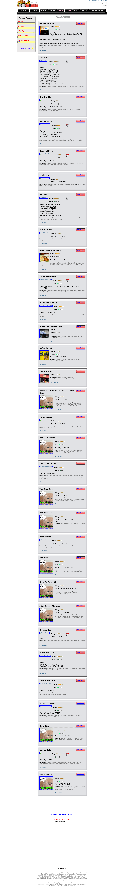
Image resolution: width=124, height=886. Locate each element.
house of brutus (74, 163)
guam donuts (73, 218)
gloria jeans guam (62, 184)
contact (102, 0)
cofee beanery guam (64, 475)
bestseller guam (73, 545)
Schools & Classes (97, 10)
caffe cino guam (70, 738)
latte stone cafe (74, 693)
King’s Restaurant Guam (78, 292)
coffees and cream (77, 450)
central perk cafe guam (56, 715)
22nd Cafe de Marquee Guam (77, 617)
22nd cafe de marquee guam (67, 616)
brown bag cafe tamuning (63, 668)
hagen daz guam (66, 140)
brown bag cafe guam (50, 668)
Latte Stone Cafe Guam (62, 694)
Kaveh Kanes (45, 774)
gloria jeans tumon (71, 184)
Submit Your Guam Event (62, 814)
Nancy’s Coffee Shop (49, 582)
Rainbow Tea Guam (49, 642)
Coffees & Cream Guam (70, 452)
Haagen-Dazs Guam (76, 140)
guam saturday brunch (75, 290)
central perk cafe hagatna (69, 715)
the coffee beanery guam (75, 477)
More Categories (26, 48)
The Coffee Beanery (48, 463)
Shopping (34, 10)
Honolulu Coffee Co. (48, 302)
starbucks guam (43, 110)
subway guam (73, 86)
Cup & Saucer (45, 230)
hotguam (53, 883)
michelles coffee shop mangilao (58, 264)
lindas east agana (47, 763)
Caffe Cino (44, 726)
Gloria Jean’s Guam (48, 185)
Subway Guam (81, 86)
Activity (43, 10)
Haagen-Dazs (45, 121)
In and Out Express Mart (50, 327)
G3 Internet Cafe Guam (54, 47)
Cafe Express (45, 513)
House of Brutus (46, 151)
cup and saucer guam (63, 238)
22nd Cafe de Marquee (49, 606)
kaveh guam (58, 788)
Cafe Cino (43, 558)
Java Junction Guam (52, 427)
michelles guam (70, 264)
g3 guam (67, 45)
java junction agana (75, 426)
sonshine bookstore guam (61, 403)
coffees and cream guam (61, 451)
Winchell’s (44, 194)
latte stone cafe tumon (50, 694)
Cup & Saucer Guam (54, 240)
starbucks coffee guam (75, 109)
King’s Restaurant (47, 276)
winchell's (41, 219)
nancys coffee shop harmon (74, 592)
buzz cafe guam (73, 498)
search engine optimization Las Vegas (69, 882)
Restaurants (23, 10)
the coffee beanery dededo (61, 477)
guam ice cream (74, 139)
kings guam (50, 292)
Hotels (76, 10)
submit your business (92, 0)
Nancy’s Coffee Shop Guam (61, 593)
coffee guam (54, 45)
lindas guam (65, 763)
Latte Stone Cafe (47, 680)
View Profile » (80, 23)
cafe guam (48, 45)
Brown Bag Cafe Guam (54, 670)
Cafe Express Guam (60, 525)
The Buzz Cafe (46, 489)
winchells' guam (49, 219)
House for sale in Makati (62, 870)
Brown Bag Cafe (46, 652)
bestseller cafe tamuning (62, 545)
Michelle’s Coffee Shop (50, 251)
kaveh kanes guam (66, 788)
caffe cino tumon (79, 738)
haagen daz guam (47, 140)
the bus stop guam (61, 379)
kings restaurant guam (66, 292)
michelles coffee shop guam (77, 263)
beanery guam (49, 475)
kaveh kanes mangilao (76, 788)
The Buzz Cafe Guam (70, 500)
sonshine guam (72, 403)
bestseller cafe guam (50, 545)
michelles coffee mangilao (63, 263)
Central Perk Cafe (47, 703)
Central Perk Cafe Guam (55, 717)
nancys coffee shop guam (61, 592)
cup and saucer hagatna (75, 238)
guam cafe (60, 86)
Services (84, 10)
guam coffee (45, 47)
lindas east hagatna (57, 763)
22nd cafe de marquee (66, 615)
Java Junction (45, 417)
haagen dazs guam (57, 140)
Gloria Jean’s (45, 175)
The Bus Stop (45, 371)
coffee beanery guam (75, 475)
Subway (43, 58)
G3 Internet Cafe (46, 23)
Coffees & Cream (47, 438)
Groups (68, 10)
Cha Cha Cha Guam (53, 110)
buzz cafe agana (65, 498)
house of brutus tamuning (52, 164)
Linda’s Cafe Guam (74, 763)
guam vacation (54, 885)
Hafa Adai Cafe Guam (61, 360)
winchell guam (80, 218)
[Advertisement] (107, 28)
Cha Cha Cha (45, 97)
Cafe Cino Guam (78, 571)
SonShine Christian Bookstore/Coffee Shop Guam (67, 405)
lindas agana (73, 762)
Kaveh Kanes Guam (68, 789)
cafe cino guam (64, 570)
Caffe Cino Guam (78, 739)
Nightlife (52, 10)
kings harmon (57, 292)
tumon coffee (73, 315)
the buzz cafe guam (59, 500)
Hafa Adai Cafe (46, 348)
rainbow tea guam (74, 640)
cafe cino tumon (72, 570)
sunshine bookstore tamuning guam (72, 404)
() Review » (43, 243)
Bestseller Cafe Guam (63, 547)
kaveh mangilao (59, 789)
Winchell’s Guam (57, 219)
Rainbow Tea (45, 630)
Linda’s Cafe (45, 750)
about (98, 0)
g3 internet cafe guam (75, 45)
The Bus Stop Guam (71, 379)
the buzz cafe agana (79, 499)
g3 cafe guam (61, 45)
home (106, 0)
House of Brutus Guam (64, 164)
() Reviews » (43, 50)
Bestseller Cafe (46, 537)
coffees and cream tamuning (74, 451)
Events (60, 10)
